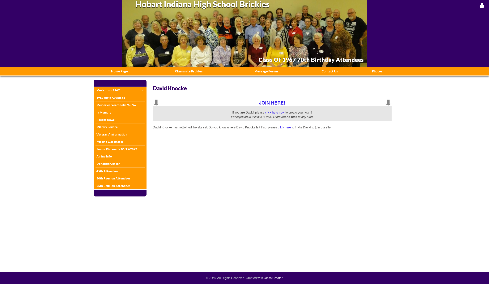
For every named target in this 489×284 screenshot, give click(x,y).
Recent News (105, 119)
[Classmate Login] (482, 5)
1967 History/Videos (110, 97)
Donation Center (108, 163)
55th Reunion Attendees (113, 185)
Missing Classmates (110, 141)
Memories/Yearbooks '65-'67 (116, 105)
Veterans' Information (111, 134)
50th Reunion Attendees (113, 178)
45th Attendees (107, 171)
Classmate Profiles (189, 71)
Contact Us (329, 71)
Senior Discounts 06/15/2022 (116, 149)
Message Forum (266, 71)
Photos (377, 71)
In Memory (103, 112)
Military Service (107, 127)
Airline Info (104, 156)
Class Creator (273, 278)
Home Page (119, 71)
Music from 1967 (108, 90)
